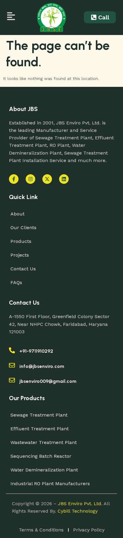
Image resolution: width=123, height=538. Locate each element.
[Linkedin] (64, 179)
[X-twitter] (47, 179)
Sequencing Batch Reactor (40, 456)
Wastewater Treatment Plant (43, 442)
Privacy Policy (88, 530)
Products (20, 241)
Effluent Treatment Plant (39, 428)
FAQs (16, 282)
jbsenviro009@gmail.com (47, 381)
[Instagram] (30, 179)
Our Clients (23, 227)
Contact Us (23, 269)
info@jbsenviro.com (41, 366)
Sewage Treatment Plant (38, 415)
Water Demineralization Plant (44, 470)
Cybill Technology (78, 511)
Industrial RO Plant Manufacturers (50, 483)
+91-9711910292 (36, 351)
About (17, 214)
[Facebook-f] (14, 179)
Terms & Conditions (41, 530)
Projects (19, 255)
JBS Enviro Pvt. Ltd (79, 503)
